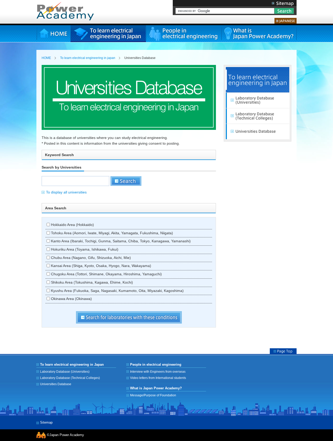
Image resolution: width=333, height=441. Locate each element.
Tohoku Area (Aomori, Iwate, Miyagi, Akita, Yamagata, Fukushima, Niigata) (111, 233)
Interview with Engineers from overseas (157, 371)
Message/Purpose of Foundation (153, 395)
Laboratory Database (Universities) (257, 100)
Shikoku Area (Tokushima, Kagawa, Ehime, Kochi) (91, 282)
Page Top (283, 351)
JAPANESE (285, 21)
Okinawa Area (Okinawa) (71, 299)
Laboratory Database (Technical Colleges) (257, 116)
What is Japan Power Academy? (258, 33)
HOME (53, 33)
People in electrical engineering (183, 33)
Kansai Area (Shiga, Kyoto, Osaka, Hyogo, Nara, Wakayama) (100, 266)
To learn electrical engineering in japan (87, 58)
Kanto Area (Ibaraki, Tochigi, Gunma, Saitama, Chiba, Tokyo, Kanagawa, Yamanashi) (120, 241)
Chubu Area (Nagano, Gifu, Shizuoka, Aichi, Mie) (90, 258)
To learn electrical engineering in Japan (108, 33)
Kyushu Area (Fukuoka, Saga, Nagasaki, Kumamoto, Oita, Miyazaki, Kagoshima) (117, 291)
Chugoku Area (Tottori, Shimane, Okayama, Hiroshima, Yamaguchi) (106, 274)
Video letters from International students (158, 377)
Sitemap (283, 3)
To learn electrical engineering (257, 80)
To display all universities (66, 192)
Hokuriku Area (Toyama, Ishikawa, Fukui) (84, 249)
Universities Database (257, 131)
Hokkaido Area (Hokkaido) (72, 225)
